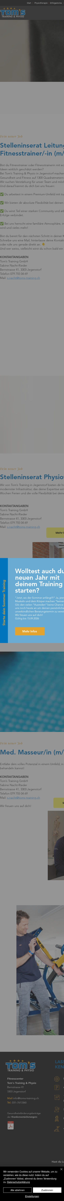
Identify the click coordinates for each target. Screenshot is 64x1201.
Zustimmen (47, 1190)
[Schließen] (59, 1171)
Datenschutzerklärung (18, 1182)
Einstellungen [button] (32, 1196)
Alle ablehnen (18, 1190)
